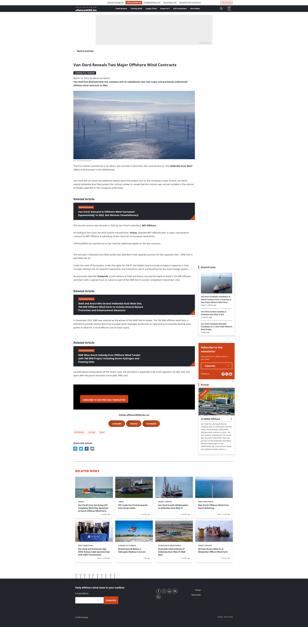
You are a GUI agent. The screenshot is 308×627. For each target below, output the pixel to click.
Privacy (198, 590)
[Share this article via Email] (92, 449)
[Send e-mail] (175, 591)
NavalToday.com (169, 2)
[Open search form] (221, 8)
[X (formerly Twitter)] (226, 374)
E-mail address (82, 593)
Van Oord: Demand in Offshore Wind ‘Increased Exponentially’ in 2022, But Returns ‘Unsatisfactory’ (108, 213)
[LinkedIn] (230, 374)
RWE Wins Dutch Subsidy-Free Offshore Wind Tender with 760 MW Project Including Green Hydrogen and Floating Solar (109, 358)
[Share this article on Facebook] (87, 449)
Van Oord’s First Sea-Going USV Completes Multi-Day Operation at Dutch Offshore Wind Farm (93, 508)
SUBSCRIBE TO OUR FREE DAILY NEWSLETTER (104, 400)
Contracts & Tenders (85, 73)
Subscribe (210, 365)
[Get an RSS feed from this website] (158, 596)
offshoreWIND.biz (133, 2)
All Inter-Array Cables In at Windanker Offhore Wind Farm (213, 550)
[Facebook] (223, 374)
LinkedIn (117, 423)
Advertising (226, 2)
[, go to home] (86, 8)
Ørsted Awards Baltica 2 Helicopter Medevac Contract (132, 550)
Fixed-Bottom (121, 8)
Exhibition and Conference (190, 2)
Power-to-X (165, 8)
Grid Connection (180, 8)
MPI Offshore (79, 432)
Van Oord (91, 432)
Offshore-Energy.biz (115, 2)
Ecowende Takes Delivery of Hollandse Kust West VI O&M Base (171, 552)
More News (195, 8)
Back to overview (85, 51)
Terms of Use (196, 595)
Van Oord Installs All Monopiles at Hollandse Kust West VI (173, 506)
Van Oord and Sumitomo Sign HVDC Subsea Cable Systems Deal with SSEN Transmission (94, 552)
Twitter (134, 423)
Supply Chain (151, 8)
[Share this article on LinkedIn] (75, 449)
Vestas (102, 432)
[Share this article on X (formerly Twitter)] (81, 449)
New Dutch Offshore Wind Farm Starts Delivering (213, 506)
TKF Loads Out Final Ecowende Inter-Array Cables (132, 506)
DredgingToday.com (152, 2)
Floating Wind (136, 8)
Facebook (151, 423)
